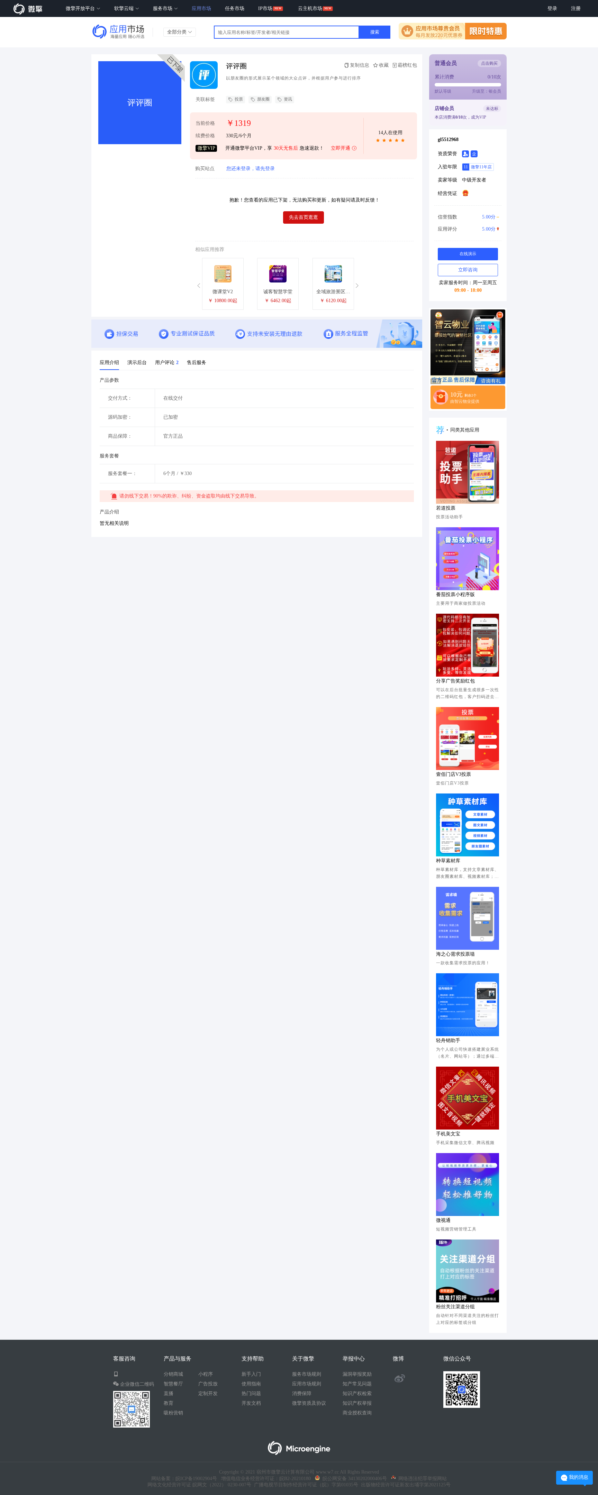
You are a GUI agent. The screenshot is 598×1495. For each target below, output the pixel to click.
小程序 (205, 1374)
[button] (199, 285)
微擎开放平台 (81, 8)
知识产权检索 (357, 1393)
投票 (239, 99)
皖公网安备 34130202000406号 (353, 1478)
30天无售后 (286, 148)
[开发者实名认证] (465, 153)
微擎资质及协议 (309, 1403)
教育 (168, 1403)
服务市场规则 (306, 1374)
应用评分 (467, 229)
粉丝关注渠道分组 (455, 1306)
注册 (576, 8)
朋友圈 (263, 99)
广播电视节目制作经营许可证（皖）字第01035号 (304, 1484)
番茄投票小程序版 (455, 594)
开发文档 (251, 1403)
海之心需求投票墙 (455, 954)
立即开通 (340, 148)
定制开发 (208, 1393)
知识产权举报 (357, 1403)
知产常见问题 (357, 1383)
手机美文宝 (448, 1133)
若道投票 (445, 508)
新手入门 (251, 1374)
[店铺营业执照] (465, 192)
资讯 (288, 99)
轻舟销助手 (448, 1040)
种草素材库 (448, 860)
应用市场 (201, 8)
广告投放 (208, 1383)
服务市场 (163, 8)
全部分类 (177, 32)
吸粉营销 (173, 1412)
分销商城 (173, 1374)
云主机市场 (310, 8)
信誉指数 (467, 217)
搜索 (374, 32)
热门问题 (251, 1393)
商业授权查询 (357, 1412)
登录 (552, 8)
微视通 (443, 1220)
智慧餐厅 (173, 1383)
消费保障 (301, 1393)
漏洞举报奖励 (357, 1374)
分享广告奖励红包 (455, 681)
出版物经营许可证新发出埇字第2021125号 (404, 1484)
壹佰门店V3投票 (453, 774)
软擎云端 (124, 8)
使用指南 (251, 1383)
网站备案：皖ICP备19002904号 (184, 1478)
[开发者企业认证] (474, 153)
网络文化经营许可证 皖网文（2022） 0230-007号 (199, 1484)
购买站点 (205, 168)
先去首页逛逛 (303, 217)
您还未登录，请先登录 (250, 168)
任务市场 (234, 8)
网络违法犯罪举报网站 (421, 1478)
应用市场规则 (306, 1383)
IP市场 (265, 8)
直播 (168, 1393)
